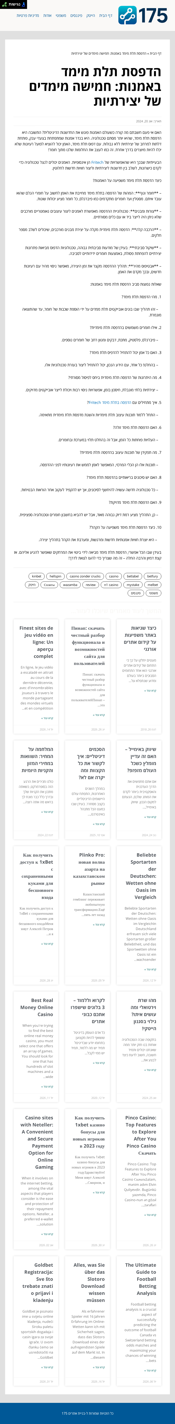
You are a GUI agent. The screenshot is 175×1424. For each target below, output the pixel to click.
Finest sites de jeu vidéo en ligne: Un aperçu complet (36, 642)
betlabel (133, 576)
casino (113, 576)
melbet (153, 585)
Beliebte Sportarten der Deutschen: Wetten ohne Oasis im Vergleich (141, 875)
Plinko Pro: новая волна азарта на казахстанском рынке (89, 868)
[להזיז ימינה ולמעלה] (5, 3)
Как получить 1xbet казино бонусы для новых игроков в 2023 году (89, 1131)
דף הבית (105, 15)
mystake (133, 585)
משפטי (61, 15)
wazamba (70, 585)
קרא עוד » (150, 690)
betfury (152, 576)
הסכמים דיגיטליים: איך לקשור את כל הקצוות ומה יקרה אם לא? (91, 763)
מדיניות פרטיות (28, 15)
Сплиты (49, 585)
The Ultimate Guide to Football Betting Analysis (140, 1279)
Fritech (97, 162)
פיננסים (76, 15)
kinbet (36, 576)
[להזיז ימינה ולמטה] (5, 5)
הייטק (90, 15)
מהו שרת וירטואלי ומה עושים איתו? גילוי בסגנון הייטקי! (143, 1014)
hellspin (55, 576)
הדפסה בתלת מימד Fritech (110, 402)
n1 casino (111, 585)
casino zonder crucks (85, 576)
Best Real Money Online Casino (36, 1007)
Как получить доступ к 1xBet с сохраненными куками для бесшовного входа (36, 875)
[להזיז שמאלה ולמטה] (3, 5)
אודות (47, 15)
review (91, 585)
